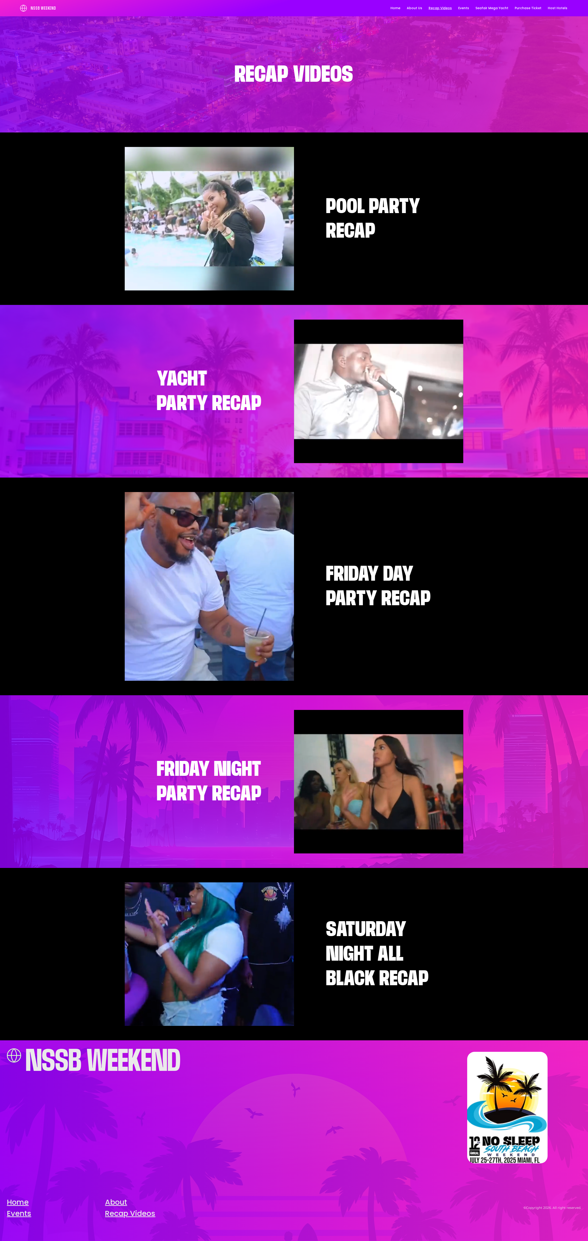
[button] (286, 285)
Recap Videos (130, 1213)
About (116, 1202)
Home (18, 1202)
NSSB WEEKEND (43, 8)
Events (19, 1213)
